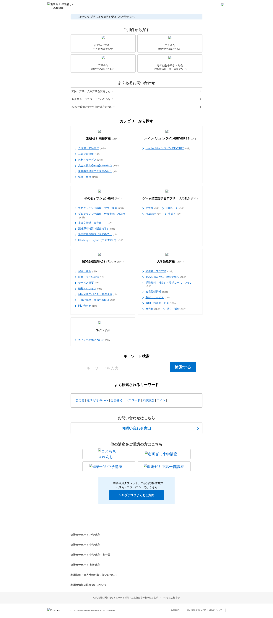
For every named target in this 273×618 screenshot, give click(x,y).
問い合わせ (87, 305)
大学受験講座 (170, 261)
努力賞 (153, 308)
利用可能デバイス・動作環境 (98, 294)
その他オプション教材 (102, 198)
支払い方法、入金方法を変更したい (92, 91)
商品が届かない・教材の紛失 (166, 276)
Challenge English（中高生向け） (100, 240)
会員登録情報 (89, 153)
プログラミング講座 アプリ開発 (101, 208)
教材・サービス (90, 159)
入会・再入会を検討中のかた (98, 165)
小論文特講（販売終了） (95, 222)
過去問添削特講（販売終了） (98, 234)
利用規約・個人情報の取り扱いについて (94, 574)
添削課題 (148, 400)
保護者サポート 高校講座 (85, 564)
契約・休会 (87, 271)
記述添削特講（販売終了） (96, 228)
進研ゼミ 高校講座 (102, 138)
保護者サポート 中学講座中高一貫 (90, 554)
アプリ (152, 208)
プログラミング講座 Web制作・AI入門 (101, 215)
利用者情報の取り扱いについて (89, 584)
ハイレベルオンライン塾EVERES (170, 138)
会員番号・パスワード (125, 400)
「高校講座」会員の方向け (96, 299)
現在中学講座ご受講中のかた (98, 171)
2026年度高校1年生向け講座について (93, 106)
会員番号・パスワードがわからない (92, 99)
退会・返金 (88, 176)
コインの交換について (94, 339)
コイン (102, 330)
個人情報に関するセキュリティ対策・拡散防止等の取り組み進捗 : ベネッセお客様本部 (136, 597)
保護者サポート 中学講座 (85, 544)
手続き (174, 213)
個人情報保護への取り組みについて (204, 610)
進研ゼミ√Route (97, 400)
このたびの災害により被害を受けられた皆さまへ (106, 16)
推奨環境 (154, 213)
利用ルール (174, 208)
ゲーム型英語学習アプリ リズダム (170, 198)
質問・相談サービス (161, 303)
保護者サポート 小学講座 (85, 534)
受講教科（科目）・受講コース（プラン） (170, 284)
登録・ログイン (90, 288)
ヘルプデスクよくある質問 (136, 495)
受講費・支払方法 (92, 148)
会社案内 (175, 610)
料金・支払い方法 (91, 276)
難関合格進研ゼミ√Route (103, 261)
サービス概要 (88, 282)
